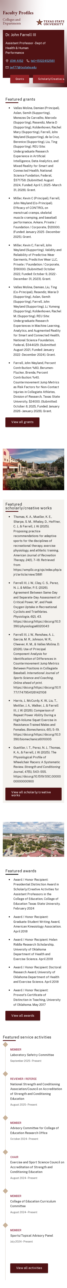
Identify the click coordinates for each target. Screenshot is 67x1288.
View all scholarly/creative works (31, 793)
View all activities (29, 1268)
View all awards (22, 1015)
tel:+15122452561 (43, 61)
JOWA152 (16, 61)
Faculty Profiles (18, 13)
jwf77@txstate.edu (23, 67)
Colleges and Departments (12, 21)
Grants (19, 78)
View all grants (22, 422)
